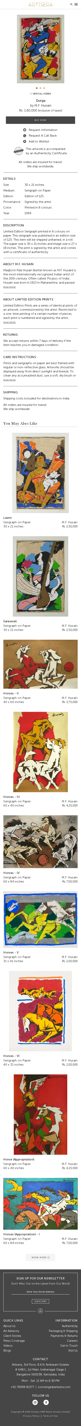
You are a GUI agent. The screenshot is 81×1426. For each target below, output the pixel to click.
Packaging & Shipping (63, 1331)
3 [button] (44, 88)
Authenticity (70, 1326)
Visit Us (73, 1350)
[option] (40, 49)
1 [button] (37, 88)
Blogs (7, 1350)
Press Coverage (14, 1341)
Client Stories (12, 1336)
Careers (72, 1341)
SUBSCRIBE (40, 1301)
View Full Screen (41, 94)
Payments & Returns (64, 1336)
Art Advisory (11, 1331)
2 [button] (40, 88)
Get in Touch (69, 1345)
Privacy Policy (31, 1416)
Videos (8, 1345)
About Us (9, 1326)
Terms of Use (50, 1416)
